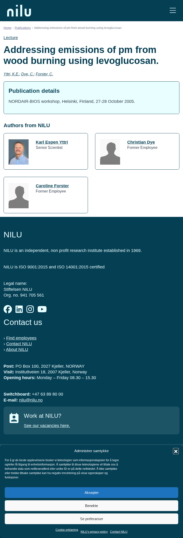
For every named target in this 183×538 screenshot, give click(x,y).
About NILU (17, 349)
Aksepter (92, 493)
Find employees (21, 338)
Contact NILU (118, 531)
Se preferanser (91, 519)
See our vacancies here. (47, 425)
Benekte (91, 506)
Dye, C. (27, 74)
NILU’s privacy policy (94, 531)
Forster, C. (44, 74)
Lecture (11, 37)
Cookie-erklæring (67, 530)
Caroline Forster (52, 185)
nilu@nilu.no (31, 400)
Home (7, 28)
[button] (175, 451)
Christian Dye (141, 142)
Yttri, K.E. (11, 74)
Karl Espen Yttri (52, 142)
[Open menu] (173, 10)
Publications (23, 28)
